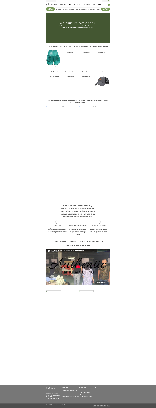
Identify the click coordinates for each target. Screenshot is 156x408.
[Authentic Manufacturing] (52, 5)
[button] (106, 1)
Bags (73, 9)
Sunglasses (78, 9)
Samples (100, 4)
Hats (70, 4)
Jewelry (93, 9)
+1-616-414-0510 (66, 395)
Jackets (98, 9)
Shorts (66, 9)
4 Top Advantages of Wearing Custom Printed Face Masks (86, 397)
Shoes (56, 9)
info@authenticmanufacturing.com (70, 396)
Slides (84, 4)
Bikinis (70, 9)
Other (94, 4)
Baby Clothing (84, 9)
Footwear (88, 4)
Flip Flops (90, 9)
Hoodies (59, 9)
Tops (74, 4)
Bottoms (79, 4)
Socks (63, 9)
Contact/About (63, 4)
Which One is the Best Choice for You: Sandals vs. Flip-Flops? (86, 392)
